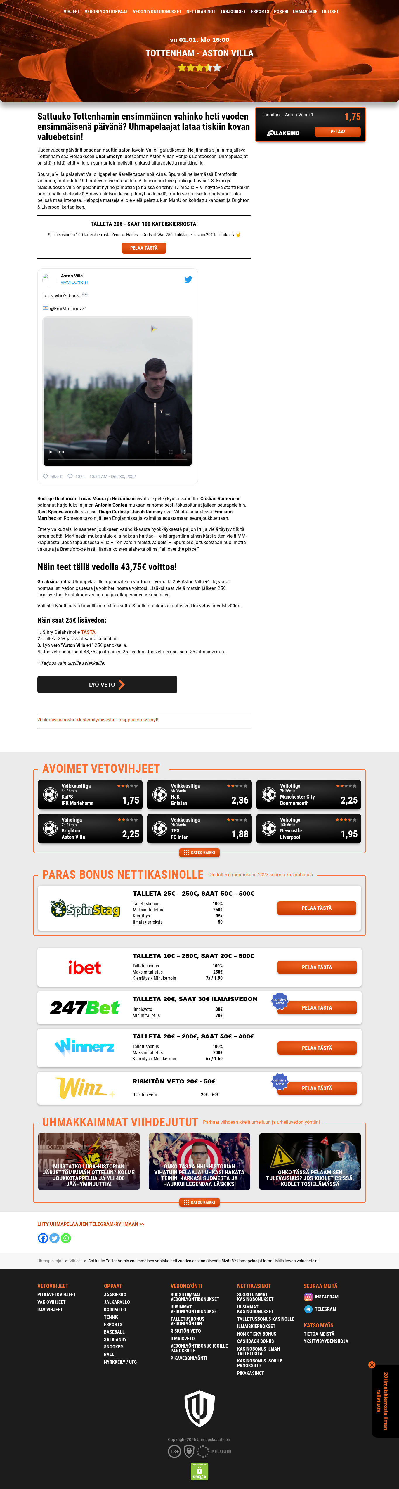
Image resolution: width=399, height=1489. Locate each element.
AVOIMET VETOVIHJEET (101, 768)
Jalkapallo (117, 1302)
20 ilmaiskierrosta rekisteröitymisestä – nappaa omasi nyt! (97, 720)
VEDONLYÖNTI (186, 1286)
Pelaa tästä (317, 908)
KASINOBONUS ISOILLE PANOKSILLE (259, 1363)
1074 (80, 476)
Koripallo (115, 1310)
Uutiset (330, 11)
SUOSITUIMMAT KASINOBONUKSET (255, 1297)
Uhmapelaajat (50, 1260)
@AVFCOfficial (74, 282)
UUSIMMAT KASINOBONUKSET (255, 1309)
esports (260, 11)
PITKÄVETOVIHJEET (56, 1294)
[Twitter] (54, 1238)
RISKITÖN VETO (186, 1331)
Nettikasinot (201, 11)
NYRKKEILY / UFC (120, 1362)
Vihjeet (72, 11)
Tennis (111, 1317)
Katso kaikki (203, 852)
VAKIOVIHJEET (51, 1302)
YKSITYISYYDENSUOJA (326, 1341)
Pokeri (281, 11)
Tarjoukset (233, 11)
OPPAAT (113, 1286)
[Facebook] (43, 1238)
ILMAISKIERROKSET (256, 1326)
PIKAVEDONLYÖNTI (189, 1358)
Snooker (113, 1347)
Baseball (114, 1332)
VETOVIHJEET (52, 1286)
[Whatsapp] (66, 1238)
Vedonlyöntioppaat (106, 11)
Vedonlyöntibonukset (157, 11)
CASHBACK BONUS (255, 1341)
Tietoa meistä (319, 1334)
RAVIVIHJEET (50, 1310)
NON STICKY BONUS (256, 1334)
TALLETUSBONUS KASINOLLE (265, 1319)
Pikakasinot (250, 1373)
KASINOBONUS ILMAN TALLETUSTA (258, 1351)
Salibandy (115, 1339)
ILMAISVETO (183, 1338)
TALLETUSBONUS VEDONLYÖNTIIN (187, 1321)
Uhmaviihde (305, 11)
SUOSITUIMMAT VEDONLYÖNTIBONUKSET (195, 1297)
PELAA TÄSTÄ (144, 248)
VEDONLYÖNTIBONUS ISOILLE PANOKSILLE (199, 1348)
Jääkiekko (115, 1294)
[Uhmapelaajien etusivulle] (33, 12)
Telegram (325, 1309)
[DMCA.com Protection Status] (200, 1471)
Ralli (109, 1354)
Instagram (327, 1297)
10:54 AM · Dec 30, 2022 (112, 476)
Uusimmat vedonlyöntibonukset (195, 1309)
